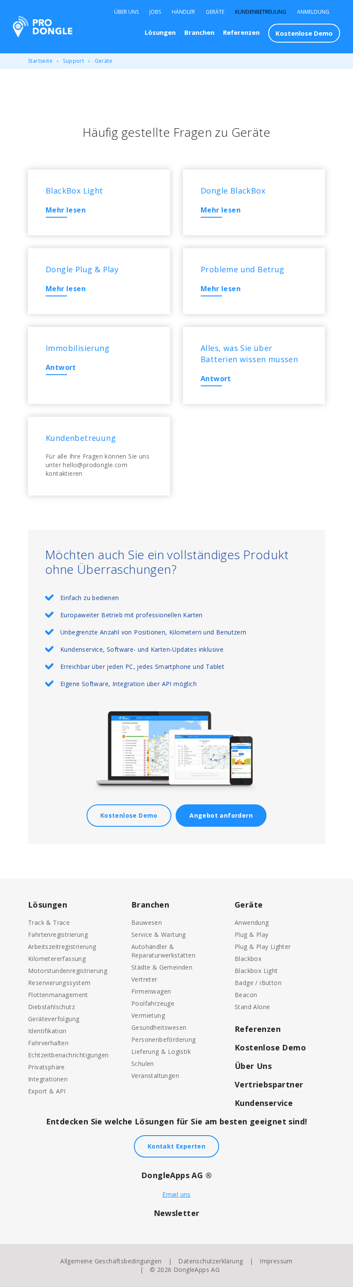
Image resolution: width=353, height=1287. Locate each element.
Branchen (199, 32)
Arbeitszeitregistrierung (62, 946)
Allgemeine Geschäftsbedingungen (110, 1261)
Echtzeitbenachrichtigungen (68, 1055)
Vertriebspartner (269, 1084)
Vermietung (148, 1015)
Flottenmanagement (58, 995)
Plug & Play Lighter (263, 946)
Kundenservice (264, 1103)
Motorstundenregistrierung (67, 971)
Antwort (61, 367)
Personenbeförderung (163, 1039)
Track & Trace (49, 922)
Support (73, 61)
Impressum (276, 1261)
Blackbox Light (256, 971)
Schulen (142, 1063)
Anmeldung (313, 12)
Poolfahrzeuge (152, 1003)
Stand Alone (252, 1007)
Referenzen (241, 32)
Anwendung (252, 922)
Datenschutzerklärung (210, 1261)
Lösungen (160, 32)
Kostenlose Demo (304, 33)
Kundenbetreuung (260, 12)
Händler (183, 12)
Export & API (47, 1091)
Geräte (215, 12)
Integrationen (48, 1079)
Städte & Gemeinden (161, 967)
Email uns (176, 1194)
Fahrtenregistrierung (58, 934)
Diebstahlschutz (51, 1007)
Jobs (155, 12)
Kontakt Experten (176, 1146)
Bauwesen (146, 922)
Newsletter (177, 1213)
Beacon (246, 995)
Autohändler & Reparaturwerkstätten (163, 950)
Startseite (40, 61)
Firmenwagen (151, 991)
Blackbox (248, 958)
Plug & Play (251, 934)
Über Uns (126, 12)
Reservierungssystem (59, 983)
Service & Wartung (158, 934)
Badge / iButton (258, 983)
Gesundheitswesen (158, 1027)
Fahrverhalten (48, 1043)
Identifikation (47, 1031)
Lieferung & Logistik (161, 1051)
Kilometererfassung (57, 958)
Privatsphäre (46, 1067)
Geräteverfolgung (53, 1019)
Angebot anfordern (221, 815)
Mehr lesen (66, 210)
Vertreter (144, 979)
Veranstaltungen (155, 1075)
